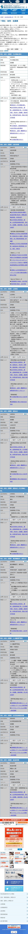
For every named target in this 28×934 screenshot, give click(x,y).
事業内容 (2, 917)
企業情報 (23, 13)
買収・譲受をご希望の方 (23, 10)
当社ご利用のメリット (7, 853)
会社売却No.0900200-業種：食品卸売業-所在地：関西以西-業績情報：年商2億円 (18, 215)
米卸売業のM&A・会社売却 (18, 284)
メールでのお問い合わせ (14, 843)
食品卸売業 (16, 760)
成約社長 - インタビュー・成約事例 (21, 853)
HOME (3, 1)
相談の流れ (7, 857)
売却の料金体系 (4, 13)
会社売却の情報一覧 (9, 17)
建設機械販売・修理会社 (20, 558)
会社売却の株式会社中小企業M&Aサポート (14, 6)
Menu (24, 1)
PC (12, 932)
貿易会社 (15, 411)
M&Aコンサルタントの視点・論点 (14, 874)
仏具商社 (15, 288)
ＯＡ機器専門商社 (18, 638)
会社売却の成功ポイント (21, 857)
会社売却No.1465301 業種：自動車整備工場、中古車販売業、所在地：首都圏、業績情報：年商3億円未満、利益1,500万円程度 (19, 112)
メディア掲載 (7, 866)
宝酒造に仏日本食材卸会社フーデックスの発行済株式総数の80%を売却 (18, 272)
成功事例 (2, 911)
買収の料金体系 (14, 13)
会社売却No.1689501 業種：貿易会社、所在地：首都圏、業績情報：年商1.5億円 (18, 365)
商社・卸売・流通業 (6, 54)
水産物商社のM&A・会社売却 (19, 281)
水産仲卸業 (16, 144)
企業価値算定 (3, 907)
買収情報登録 (3, 914)
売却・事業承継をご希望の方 (14, 10)
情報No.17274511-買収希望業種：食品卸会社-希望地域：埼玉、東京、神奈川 (18, 246)
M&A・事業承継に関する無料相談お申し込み (14, 927)
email (17, 1)
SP (15, 932)
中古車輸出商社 (17, 54)
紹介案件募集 (3, 921)
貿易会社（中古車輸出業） (18, 105)
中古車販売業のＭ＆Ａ (17, 139)
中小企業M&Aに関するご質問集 (7, 862)
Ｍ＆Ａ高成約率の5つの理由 (4, 10)
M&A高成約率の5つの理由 (7, 894)
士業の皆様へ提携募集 (21, 862)
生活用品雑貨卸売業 (18, 715)
